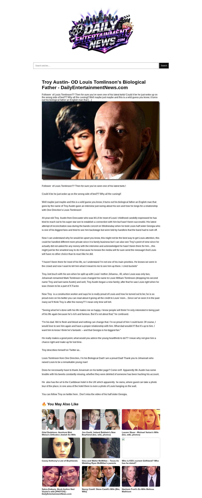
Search (164, 66)
